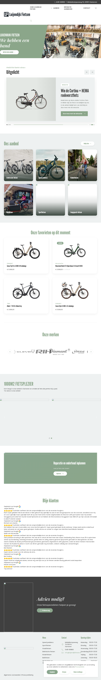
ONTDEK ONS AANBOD (8, 52)
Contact (86, 8)
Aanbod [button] (56, 8)
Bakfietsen (46, 658)
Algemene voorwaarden (12, 675)
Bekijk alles (86, 143)
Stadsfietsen (46, 648)
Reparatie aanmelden (68, 8)
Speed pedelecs (47, 642)
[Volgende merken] (91, 352)
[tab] (49, 438)
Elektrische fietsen (48, 652)
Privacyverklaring (27, 675)
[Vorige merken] (10, 352)
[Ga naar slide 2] (91, 124)
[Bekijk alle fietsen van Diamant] (41, 352)
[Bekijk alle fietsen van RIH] (22, 352)
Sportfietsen (46, 645)
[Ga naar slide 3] (93, 124)
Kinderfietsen (46, 655)
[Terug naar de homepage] (17, 14)
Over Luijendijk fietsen (35, 8)
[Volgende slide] (92, 72)
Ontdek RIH (67, 114)
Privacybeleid (79, 667)
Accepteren (52, 672)
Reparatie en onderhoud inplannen (69, 463)
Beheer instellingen (78, 672)
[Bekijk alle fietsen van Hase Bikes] (59, 352)
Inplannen (58, 473)
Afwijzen (64, 672)
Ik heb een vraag (46, 610)
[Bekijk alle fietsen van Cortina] (78, 352)
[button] (31, 21)
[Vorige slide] (86, 72)
